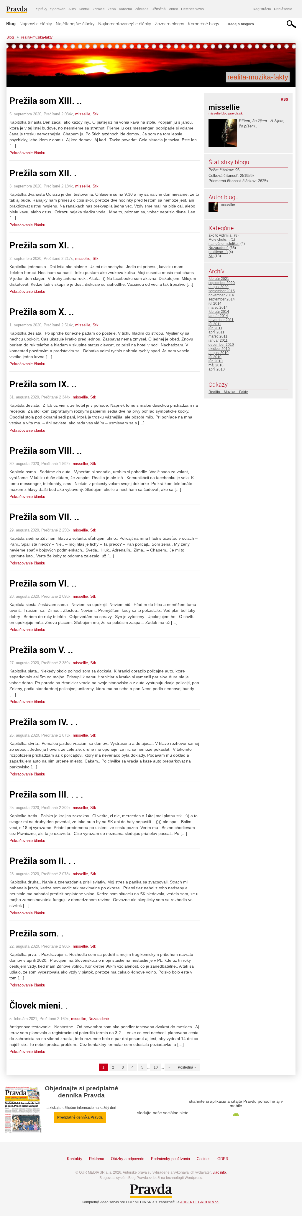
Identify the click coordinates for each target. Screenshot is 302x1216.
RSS (284, 99)
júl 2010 (215, 357)
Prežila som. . (36, 933)
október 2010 (219, 349)
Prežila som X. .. (41, 311)
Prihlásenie (283, 9)
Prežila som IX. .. (43, 384)
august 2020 (219, 287)
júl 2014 (215, 303)
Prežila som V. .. (41, 650)
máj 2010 (216, 365)
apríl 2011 (216, 332)
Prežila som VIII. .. (45, 450)
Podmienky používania (170, 1159)
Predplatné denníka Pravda (80, 1117)
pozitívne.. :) (218, 252)
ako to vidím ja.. (221, 235)
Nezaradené (98, 1018)
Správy (41, 9)
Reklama (96, 1159)
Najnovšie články (35, 23)
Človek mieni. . (38, 1005)
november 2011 (221, 320)
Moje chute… (219, 239)
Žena (112, 9)
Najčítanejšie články (75, 23)
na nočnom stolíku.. (224, 244)
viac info (219, 1172)
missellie (82, 114)
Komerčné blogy (203, 23)
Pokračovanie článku (27, 153)
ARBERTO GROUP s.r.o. (199, 1202)
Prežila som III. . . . (46, 794)
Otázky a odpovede (127, 1159)
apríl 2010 (217, 369)
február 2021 (219, 279)
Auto (72, 9)
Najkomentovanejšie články (124, 23)
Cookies (204, 1159)
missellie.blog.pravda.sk (226, 113)
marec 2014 (218, 307)
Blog (11, 23)
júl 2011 (215, 324)
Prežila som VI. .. (43, 583)
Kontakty (74, 1159)
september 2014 (222, 299)
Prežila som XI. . (41, 245)
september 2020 (222, 283)
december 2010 (221, 345)
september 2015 (222, 291)
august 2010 (219, 353)
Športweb (57, 9)
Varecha (125, 9)
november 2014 (221, 295)
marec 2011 (218, 336)
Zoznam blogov (169, 23)
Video (173, 9)
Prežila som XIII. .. (45, 100)
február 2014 (219, 312)
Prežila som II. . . (42, 861)
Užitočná (159, 9)
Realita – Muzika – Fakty (228, 392)
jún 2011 (215, 328)
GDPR (222, 1159)
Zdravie (99, 9)
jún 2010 (216, 361)
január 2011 (218, 340)
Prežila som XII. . (43, 173)
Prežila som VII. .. (44, 517)
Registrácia (262, 9)
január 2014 (218, 316)
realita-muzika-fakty (36, 37)
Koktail (84, 9)
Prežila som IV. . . (43, 722)
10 (156, 1067)
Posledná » (187, 1067)
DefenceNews (192, 9)
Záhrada (142, 9)
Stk (96, 114)
